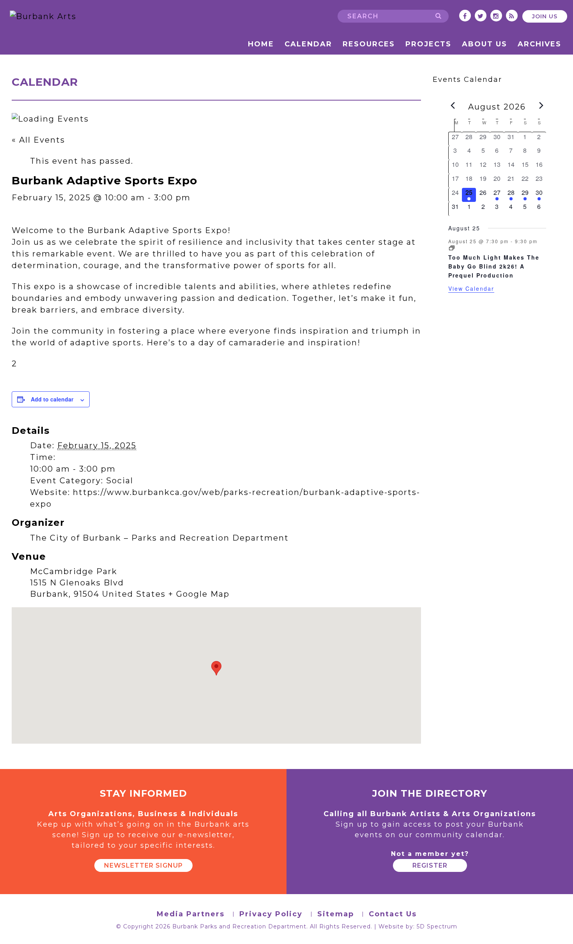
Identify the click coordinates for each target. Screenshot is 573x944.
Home (261, 44)
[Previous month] (453, 105)
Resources (369, 44)
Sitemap (335, 914)
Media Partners (191, 914)
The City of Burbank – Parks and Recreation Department (159, 538)
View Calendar (471, 288)
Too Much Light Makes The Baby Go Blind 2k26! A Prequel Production (493, 266)
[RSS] (512, 16)
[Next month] (541, 105)
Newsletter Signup (143, 865)
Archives (539, 44)
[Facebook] (465, 16)
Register (429, 865)
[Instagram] (496, 16)
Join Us (544, 16)
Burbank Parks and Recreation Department (239, 926)
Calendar (308, 44)
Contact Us (393, 914)
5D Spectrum (437, 926)
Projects (428, 44)
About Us (484, 44)
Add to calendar (52, 399)
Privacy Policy (270, 914)
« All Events (38, 140)
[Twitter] (481, 16)
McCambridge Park (73, 571)
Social (119, 480)
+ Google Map (199, 594)
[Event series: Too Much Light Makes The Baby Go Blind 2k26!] (452, 248)
